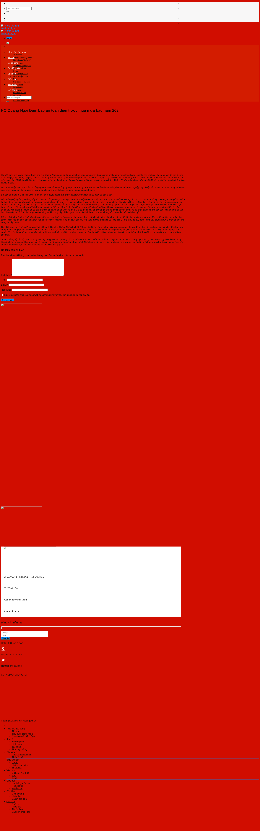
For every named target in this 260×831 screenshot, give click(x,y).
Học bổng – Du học (21, 82)
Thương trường (19, 749)
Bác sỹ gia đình (19, 799)
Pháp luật (17, 95)
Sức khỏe (12, 84)
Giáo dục (12, 79)
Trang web (6, 290)
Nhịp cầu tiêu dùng (17, 52)
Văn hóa (12, 73)
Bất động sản (14, 68)
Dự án (15, 71)
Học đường (17, 786)
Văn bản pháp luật (21, 101)
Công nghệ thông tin (22, 65)
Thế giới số (17, 757)
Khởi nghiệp (18, 60)
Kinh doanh (17, 744)
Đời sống (12, 90)
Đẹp (14, 775)
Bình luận (6, 275)
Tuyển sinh (17, 788)
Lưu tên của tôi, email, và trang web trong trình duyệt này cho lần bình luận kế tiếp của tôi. (47, 295)
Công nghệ (13, 63)
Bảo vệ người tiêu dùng (23, 736)
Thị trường (17, 55)
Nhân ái (16, 93)
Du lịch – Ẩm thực (20, 76)
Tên (3, 280)
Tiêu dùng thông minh (22, 57)
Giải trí (15, 778)
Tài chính (16, 747)
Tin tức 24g (17, 809)
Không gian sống (20, 74)
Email (4, 285)
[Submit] (7, 11)
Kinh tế (11, 57)
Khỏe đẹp (16, 796)
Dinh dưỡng (18, 87)
